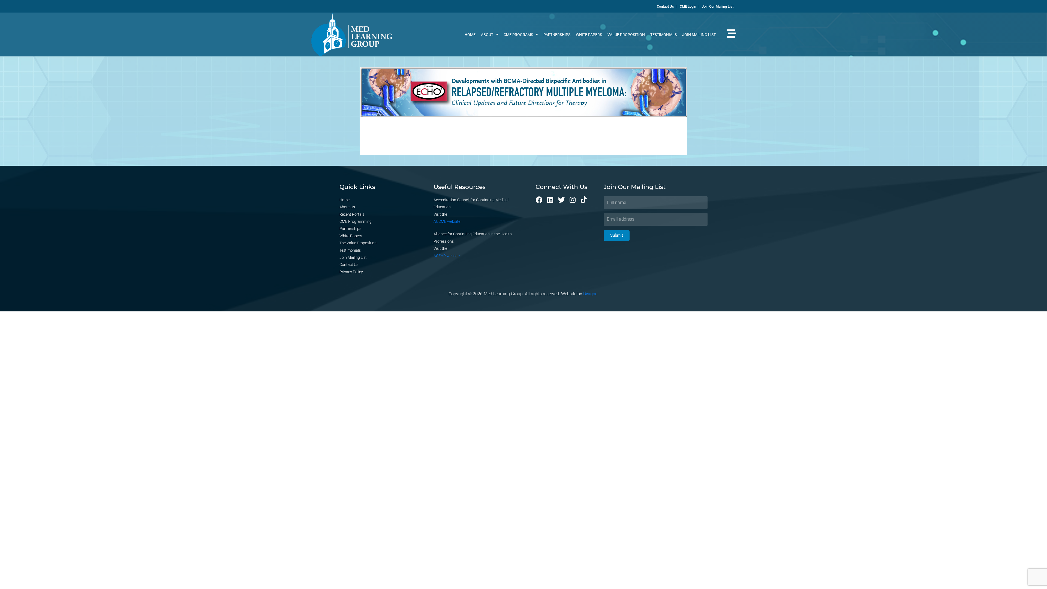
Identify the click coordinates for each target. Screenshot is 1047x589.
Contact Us (348, 264)
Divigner (591, 293)
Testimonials (663, 34)
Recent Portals (351, 214)
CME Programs (518, 34)
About (487, 34)
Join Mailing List (699, 34)
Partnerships (556, 34)
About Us (347, 207)
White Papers (589, 34)
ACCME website (447, 221)
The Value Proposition (358, 243)
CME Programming (355, 221)
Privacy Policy (351, 272)
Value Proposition (626, 34)
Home (470, 34)
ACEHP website (447, 256)
